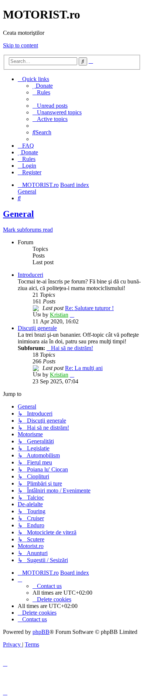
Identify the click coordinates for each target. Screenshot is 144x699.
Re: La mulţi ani (84, 368)
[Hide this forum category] (139, 261)
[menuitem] (42, 86)
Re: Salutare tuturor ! (89, 308)
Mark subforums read (28, 229)
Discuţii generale (37, 328)
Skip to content (20, 45)
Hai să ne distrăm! (72, 348)
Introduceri (30, 275)
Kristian (59, 315)
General (18, 214)
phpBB (40, 632)
